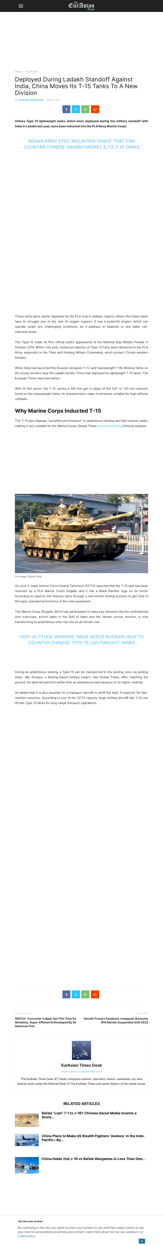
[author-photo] (81, 1060)
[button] (21, 6)
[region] (81, 43)
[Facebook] (66, 109)
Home (18, 71)
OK (142, 1241)
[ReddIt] (95, 109)
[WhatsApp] (85, 109)
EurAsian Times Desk (31, 99)
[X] (76, 109)
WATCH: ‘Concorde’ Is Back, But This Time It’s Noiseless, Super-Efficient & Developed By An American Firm (45, 1022)
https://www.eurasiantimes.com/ (81, 1071)
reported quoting (109, 426)
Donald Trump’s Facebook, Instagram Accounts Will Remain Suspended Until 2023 (116, 1020)
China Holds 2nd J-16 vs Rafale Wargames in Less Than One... (93, 1159)
